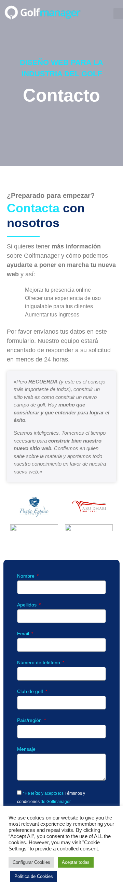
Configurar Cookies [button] (31, 862)
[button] (118, 13)
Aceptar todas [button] (76, 862)
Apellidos (27, 604)
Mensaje (26, 749)
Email (23, 633)
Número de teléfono (39, 662)
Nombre (26, 576)
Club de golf (30, 691)
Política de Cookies (33, 876)
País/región (30, 720)
